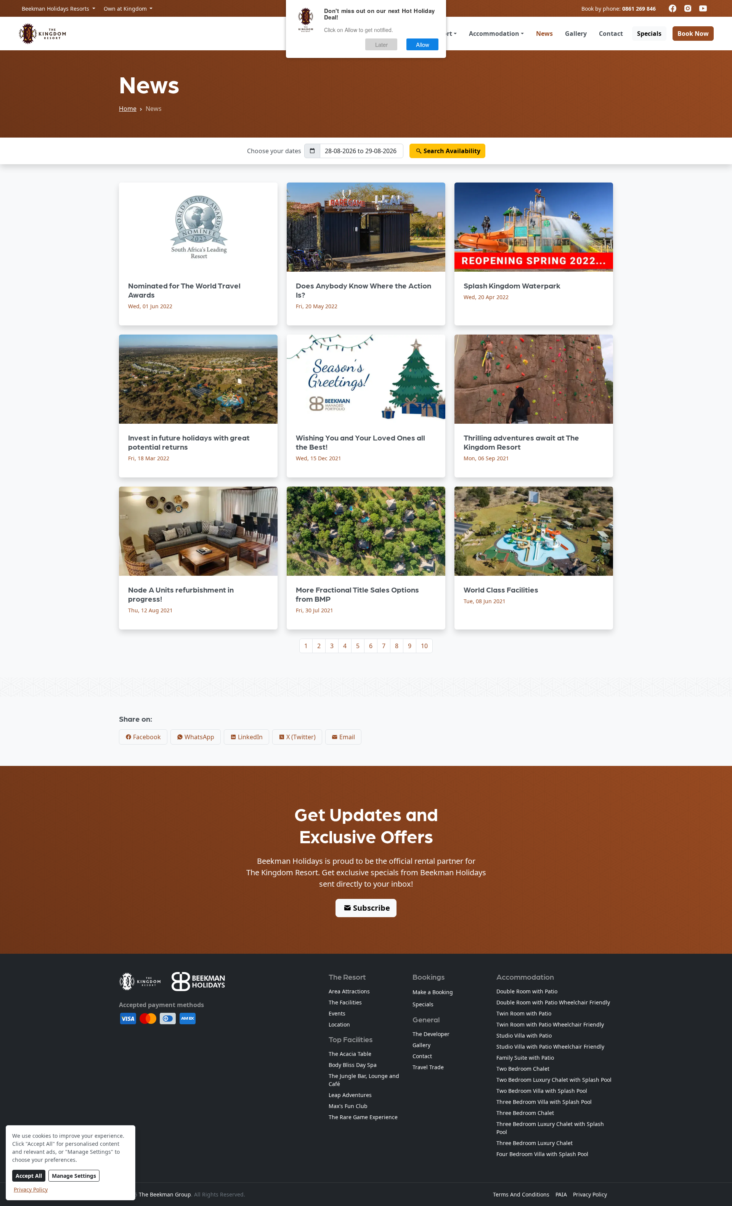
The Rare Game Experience (363, 1117)
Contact (611, 33)
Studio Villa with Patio (524, 1035)
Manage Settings (74, 1175)
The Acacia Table (350, 1053)
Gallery (576, 33)
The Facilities (345, 1002)
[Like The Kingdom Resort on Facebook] (672, 8)
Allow (422, 44)
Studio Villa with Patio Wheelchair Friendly (550, 1046)
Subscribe (370, 908)
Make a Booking (433, 992)
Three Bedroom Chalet (525, 1112)
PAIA (561, 1194)
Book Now (693, 33)
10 (424, 646)
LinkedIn (249, 737)
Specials (649, 33)
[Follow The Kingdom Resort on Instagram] (687, 8)
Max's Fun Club (348, 1106)
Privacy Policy (31, 1189)
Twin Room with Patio (523, 1013)
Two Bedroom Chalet (522, 1068)
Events (337, 1013)
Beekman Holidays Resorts (56, 8)
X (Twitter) (300, 737)
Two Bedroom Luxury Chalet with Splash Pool (554, 1079)
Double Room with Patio (526, 991)
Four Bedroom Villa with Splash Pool (542, 1154)
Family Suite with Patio (525, 1057)
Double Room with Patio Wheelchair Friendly (553, 1002)
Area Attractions (349, 991)
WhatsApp (198, 737)
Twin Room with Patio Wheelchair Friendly (550, 1024)
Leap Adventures (350, 1095)
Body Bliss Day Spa (353, 1064)
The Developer (431, 1034)
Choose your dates (274, 151)
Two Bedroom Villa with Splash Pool (541, 1090)
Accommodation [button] (494, 33)
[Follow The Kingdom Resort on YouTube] (703, 8)
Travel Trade (428, 1067)
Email (346, 737)
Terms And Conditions (521, 1194)
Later (381, 44)
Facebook (146, 737)
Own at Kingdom (126, 8)
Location (339, 1024)
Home (127, 108)
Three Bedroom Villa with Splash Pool (544, 1101)
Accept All (29, 1175)
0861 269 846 (639, 8)
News (544, 33)
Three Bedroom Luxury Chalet (534, 1143)
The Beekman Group (165, 1194)
